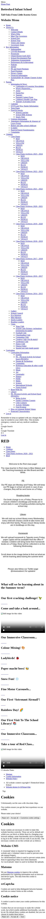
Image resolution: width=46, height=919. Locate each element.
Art (17, 372)
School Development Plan (21, 58)
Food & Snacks (17, 110)
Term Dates (15, 108)
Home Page (5, 4)
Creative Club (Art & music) (27, 339)
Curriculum (10, 350)
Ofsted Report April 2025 (21, 56)
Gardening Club (22, 342)
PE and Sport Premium (20, 69)
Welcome (14, 30)
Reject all (5, 818)
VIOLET (19, 152)
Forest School (21, 387)
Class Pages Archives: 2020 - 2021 (29, 206)
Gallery (14, 311)
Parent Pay (20, 93)
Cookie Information (13, 776)
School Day (15, 38)
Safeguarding (16, 49)
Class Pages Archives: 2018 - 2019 (29, 241)
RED (18, 139)
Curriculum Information (20, 352)
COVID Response (18, 51)
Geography (20, 374)
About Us (9, 27)
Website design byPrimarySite (18, 787)
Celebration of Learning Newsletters (30, 86)
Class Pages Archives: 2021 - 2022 (29, 189)
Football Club (21, 333)
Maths (18, 381)
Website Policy (11, 779)
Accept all (14, 818)
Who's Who (15, 34)
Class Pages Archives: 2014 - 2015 (29, 294)
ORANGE (20, 141)
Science (19, 383)
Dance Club (20, 344)
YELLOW (20, 143)
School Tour (15, 41)
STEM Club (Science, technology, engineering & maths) (29, 329)
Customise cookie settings (30, 818)
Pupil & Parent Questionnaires (22, 130)
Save (22, 917)
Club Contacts (21, 403)
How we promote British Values (23, 409)
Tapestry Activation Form (25, 102)
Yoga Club (20, 326)
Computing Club (22, 337)
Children (9, 134)
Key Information (12, 47)
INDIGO (19, 150)
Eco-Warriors (16, 315)
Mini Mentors (16, 318)
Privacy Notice (16, 73)
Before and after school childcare (23, 126)
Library (14, 392)
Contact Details (17, 32)
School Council (17, 313)
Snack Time (20, 117)
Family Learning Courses (25, 400)
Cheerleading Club (23, 335)
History (18, 376)
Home (8, 25)
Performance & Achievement (22, 62)
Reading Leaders (17, 322)
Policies (14, 65)
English (19, 355)
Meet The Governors (19, 36)
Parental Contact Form (24, 97)
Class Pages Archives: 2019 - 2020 (29, 224)
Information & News (19, 84)
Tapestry (19, 95)
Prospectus (15, 54)
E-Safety (14, 128)
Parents (9, 82)
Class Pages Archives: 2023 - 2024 (29, 154)
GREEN (19, 145)
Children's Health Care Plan (26, 99)
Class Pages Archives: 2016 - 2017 (29, 276)
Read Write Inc (16, 390)
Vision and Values (18, 43)
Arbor (18, 91)
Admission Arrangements (20, 60)
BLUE (18, 147)
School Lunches (22, 112)
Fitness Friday (21, 346)
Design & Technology (24, 361)
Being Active (21, 398)
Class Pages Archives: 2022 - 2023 (29, 171)
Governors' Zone (17, 45)
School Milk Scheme (24, 115)
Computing (20, 363)
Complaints (15, 132)
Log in (8, 414)
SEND (13, 67)
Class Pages (15, 136)
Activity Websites (22, 405)
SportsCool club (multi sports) (27, 348)
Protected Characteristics (20, 411)
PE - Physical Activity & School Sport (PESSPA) (28, 358)
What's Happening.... (24, 89)
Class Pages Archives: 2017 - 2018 (29, 259)
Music (18, 370)
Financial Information (19, 75)
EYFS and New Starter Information (24, 106)
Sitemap (9, 774)
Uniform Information (19, 119)
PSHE (18, 379)
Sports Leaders (16, 320)
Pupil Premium (16, 71)
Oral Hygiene (21, 407)
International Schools (24, 385)
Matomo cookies (13, 872)
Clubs (13, 324)
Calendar (14, 104)
